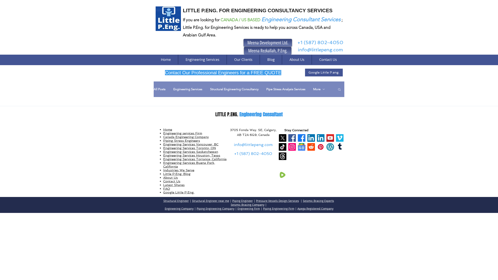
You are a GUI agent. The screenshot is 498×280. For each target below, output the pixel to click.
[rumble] (282, 175)
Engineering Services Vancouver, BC (190, 144)
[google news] (301, 147)
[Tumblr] (340, 147)
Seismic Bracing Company (247, 204)
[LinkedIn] (311, 138)
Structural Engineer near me (210, 201)
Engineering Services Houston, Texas (191, 155)
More (317, 89)
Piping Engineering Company (215, 208)
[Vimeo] (340, 138)
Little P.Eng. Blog (176, 174)
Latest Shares (174, 185)
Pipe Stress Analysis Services (285, 89)
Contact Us (171, 181)
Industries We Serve (178, 170)
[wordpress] (330, 147)
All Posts (160, 89)
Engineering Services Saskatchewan (190, 152)
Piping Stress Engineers (181, 141)
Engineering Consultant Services (301, 19)
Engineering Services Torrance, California (195, 159)
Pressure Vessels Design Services (277, 201)
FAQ (166, 189)
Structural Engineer (176, 201)
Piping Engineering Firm (278, 208)
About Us (170, 177)
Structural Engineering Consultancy (234, 89)
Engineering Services (187, 89)
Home (167, 129)
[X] (282, 138)
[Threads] (282, 156)
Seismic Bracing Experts (318, 201)
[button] (339, 90)
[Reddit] (311, 147)
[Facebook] (292, 138)
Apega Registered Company (315, 208)
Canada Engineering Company (186, 137)
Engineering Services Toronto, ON (189, 148)
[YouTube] (330, 138)
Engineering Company (179, 208)
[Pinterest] (320, 147)
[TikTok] (282, 147)
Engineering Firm (249, 208)
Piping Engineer (242, 201)
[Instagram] (292, 147)
